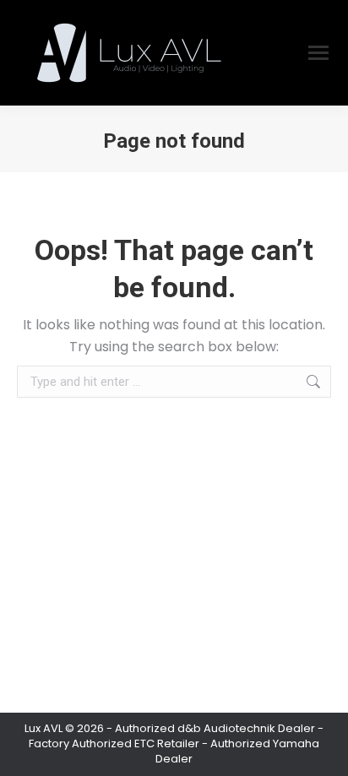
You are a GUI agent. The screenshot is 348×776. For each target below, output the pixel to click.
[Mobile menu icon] (318, 53)
